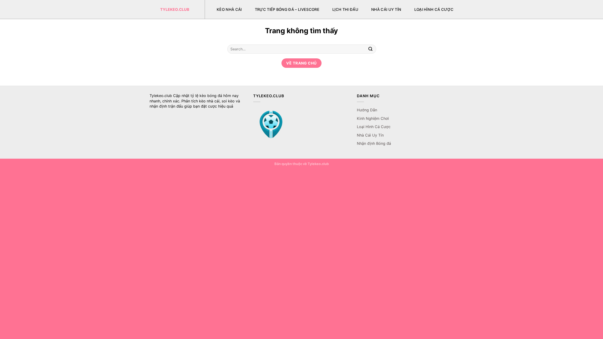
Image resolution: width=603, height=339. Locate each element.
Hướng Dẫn (367, 110)
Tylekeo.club (174, 9)
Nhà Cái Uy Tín (386, 9)
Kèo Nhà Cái (229, 9)
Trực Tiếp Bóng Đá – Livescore (287, 9)
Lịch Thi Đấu (345, 9)
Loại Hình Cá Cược (433, 9)
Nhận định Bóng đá (374, 143)
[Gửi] (370, 49)
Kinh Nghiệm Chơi (373, 118)
